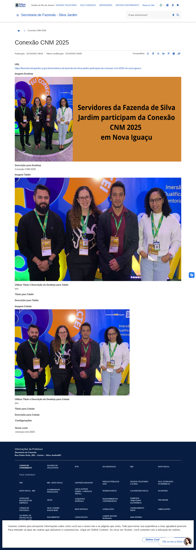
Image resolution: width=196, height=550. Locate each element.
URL (17, 64)
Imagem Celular (23, 306)
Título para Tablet (24, 294)
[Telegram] (173, 53)
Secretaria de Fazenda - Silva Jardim (49, 15)
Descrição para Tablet (26, 300)
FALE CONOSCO (88, 5)
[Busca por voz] (173, 15)
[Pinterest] (168, 53)
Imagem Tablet (23, 174)
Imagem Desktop (24, 74)
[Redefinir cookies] (177, 5)
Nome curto (21, 428)
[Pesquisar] (177, 15)
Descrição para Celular (27, 415)
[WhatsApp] (148, 53)
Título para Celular (25, 409)
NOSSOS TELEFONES (66, 5)
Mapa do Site (148, 5)
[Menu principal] (18, 15)
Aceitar (180, 539)
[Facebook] (153, 53)
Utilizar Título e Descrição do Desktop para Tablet (41, 285)
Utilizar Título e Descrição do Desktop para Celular (42, 399)
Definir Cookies (154, 539)
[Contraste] (167, 5)
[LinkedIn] (163, 53)
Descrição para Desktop (28, 165)
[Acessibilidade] (172, 5)
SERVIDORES (105, 5)
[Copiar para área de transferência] (179, 53)
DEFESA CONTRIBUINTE (127, 5)
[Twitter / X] (158, 53)
